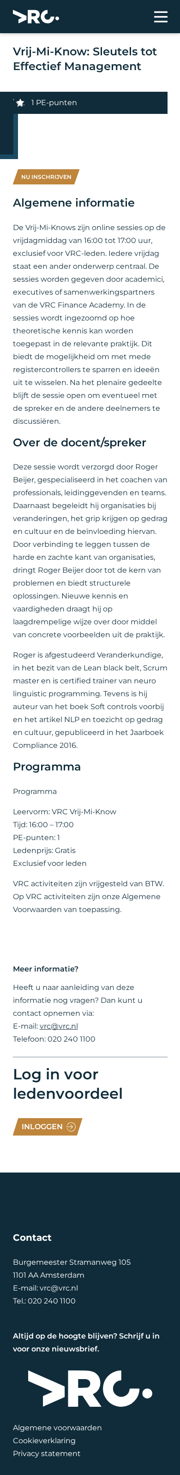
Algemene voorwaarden (57, 1427)
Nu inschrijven (46, 176)
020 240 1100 (52, 1301)
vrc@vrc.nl (59, 1026)
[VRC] (36, 17)
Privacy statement (47, 1453)
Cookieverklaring (44, 1440)
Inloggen (42, 1126)
